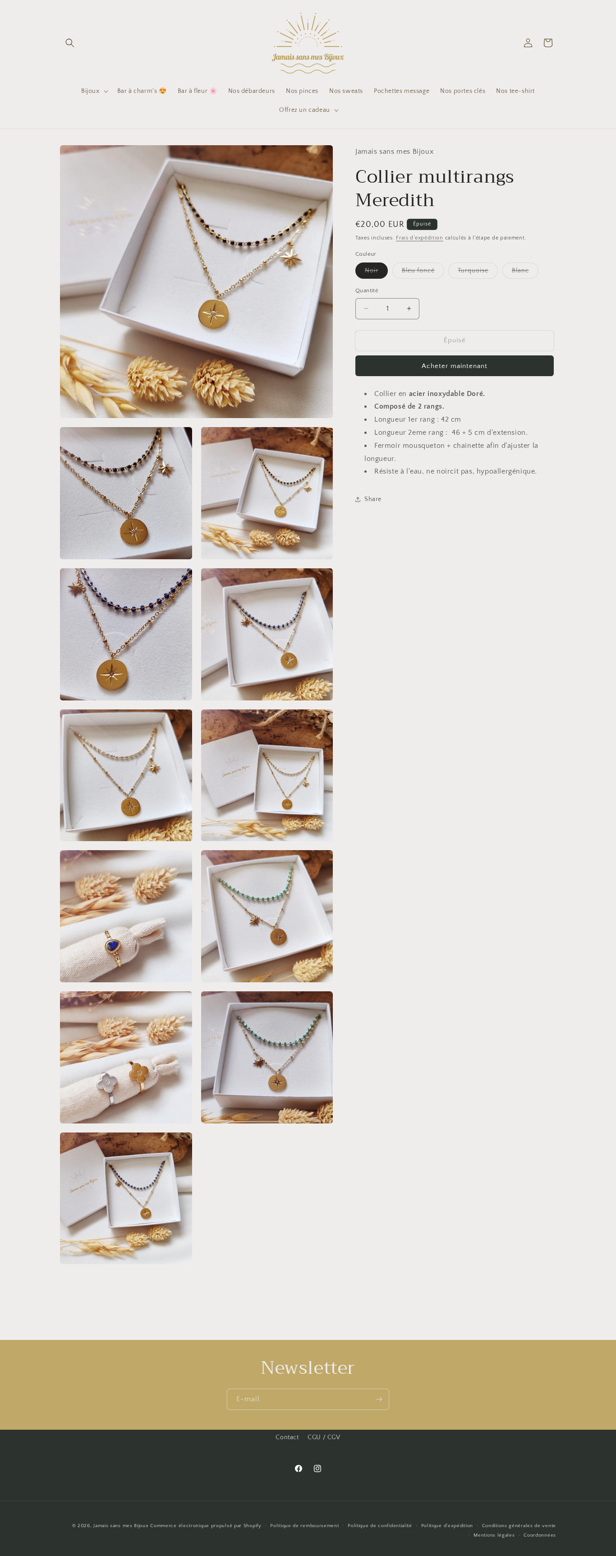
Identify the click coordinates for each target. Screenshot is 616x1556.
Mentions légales (494, 1535)
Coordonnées (540, 1535)
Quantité (366, 290)
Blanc (525, 273)
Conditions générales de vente (519, 1525)
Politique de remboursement (304, 1525)
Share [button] (373, 498)
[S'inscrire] (379, 1399)
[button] (70, 43)
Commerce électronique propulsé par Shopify (205, 1525)
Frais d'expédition (419, 238)
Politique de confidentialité (380, 1525)
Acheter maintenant (454, 365)
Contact (287, 1437)
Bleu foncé (423, 273)
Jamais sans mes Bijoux (120, 1525)
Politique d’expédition (447, 1525)
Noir (376, 273)
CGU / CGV (324, 1437)
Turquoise (478, 273)
